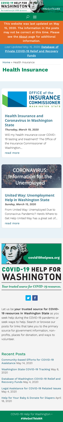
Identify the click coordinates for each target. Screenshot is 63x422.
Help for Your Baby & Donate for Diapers (28, 397)
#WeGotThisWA (31, 418)
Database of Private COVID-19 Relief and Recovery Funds (31, 51)
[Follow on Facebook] (35, 298)
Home (6, 62)
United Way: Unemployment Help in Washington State (29, 197)
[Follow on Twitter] (28, 298)
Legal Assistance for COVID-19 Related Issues (31, 388)
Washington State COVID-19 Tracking (26, 369)
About (23, 36)
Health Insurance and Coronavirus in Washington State (29, 120)
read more (12, 152)
